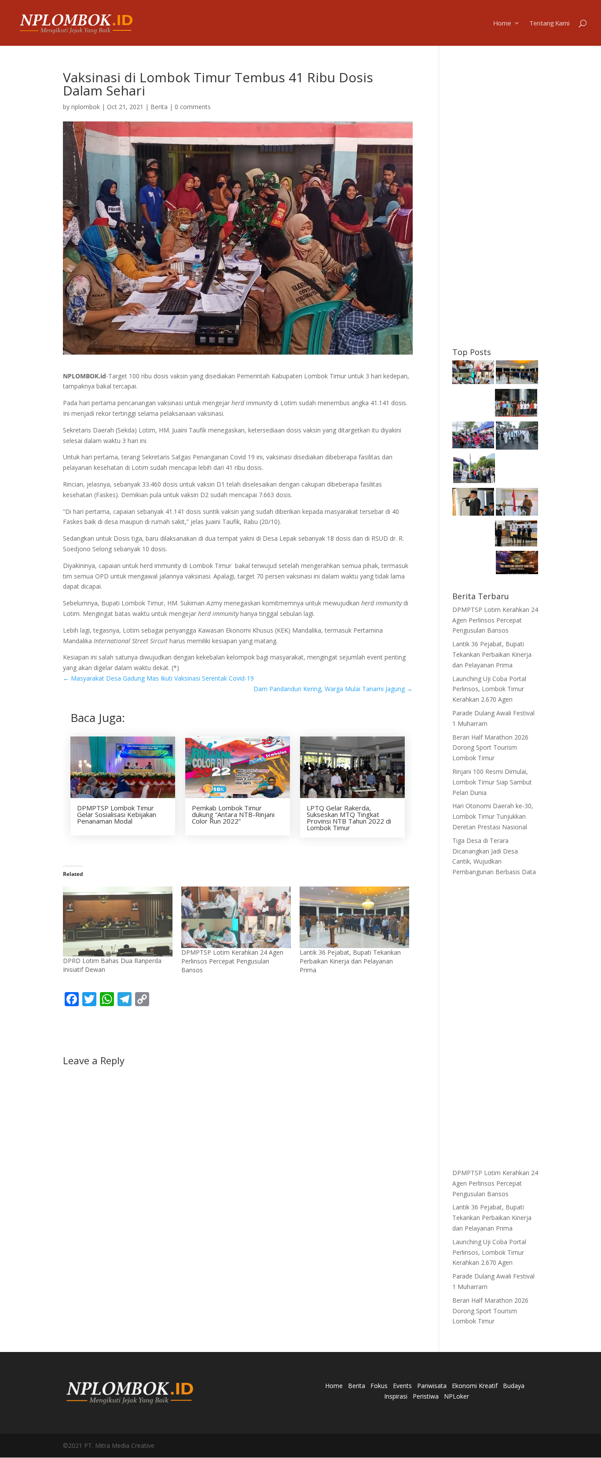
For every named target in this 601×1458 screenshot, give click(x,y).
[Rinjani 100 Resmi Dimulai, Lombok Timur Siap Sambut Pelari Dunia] (474, 469)
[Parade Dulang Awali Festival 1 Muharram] (517, 437)
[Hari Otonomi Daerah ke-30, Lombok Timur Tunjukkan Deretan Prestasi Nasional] (473, 503)
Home (502, 23)
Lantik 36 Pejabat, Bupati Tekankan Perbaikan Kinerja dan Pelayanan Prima (350, 961)
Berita (159, 107)
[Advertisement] (495, 203)
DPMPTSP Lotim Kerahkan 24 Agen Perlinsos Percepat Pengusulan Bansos (232, 961)
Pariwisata (432, 1385)
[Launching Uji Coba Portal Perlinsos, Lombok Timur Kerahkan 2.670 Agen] (516, 404)
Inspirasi (395, 1396)
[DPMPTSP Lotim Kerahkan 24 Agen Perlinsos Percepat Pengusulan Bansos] (236, 917)
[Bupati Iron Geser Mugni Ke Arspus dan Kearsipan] (516, 534)
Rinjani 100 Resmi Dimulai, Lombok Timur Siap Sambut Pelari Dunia (492, 782)
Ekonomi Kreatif (475, 1385)
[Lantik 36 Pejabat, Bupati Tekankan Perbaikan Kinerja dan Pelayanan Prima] (354, 917)
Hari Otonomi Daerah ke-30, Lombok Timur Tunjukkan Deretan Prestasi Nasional (492, 816)
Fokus (379, 1385)
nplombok (85, 107)
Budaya (513, 1385)
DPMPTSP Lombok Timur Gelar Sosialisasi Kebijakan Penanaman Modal (116, 814)
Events (402, 1385)
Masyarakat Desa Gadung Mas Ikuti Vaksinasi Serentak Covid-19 (158, 678)
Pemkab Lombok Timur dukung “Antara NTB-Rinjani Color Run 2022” (233, 814)
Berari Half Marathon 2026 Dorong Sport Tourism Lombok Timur (490, 747)
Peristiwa (426, 1396)
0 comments (193, 107)
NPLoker (456, 1396)
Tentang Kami (549, 23)
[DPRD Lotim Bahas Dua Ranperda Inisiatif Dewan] (117, 921)
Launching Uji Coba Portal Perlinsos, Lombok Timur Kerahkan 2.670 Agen (489, 689)
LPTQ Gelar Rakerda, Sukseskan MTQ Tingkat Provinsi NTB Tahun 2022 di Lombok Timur (349, 817)
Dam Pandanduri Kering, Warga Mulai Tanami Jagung (333, 689)
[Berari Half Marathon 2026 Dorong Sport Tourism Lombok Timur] (473, 436)
